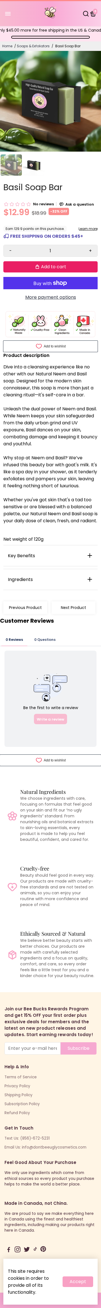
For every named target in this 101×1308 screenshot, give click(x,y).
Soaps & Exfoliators (33, 46)
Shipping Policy (18, 1095)
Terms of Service (20, 1077)
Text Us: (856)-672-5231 (27, 1138)
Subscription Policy (22, 1104)
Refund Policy (17, 1113)
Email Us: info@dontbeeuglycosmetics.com (45, 1147)
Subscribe (78, 1048)
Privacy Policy (17, 1086)
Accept (78, 1281)
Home (7, 46)
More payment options (50, 297)
